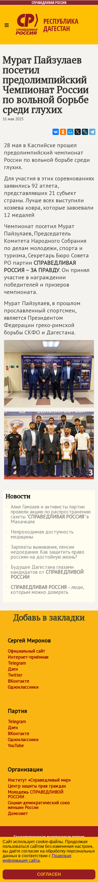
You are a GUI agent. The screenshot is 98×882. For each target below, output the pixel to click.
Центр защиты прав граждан (37, 786)
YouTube (16, 745)
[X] (77, 132)
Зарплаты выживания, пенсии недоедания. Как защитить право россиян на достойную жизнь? (44, 552)
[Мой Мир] (70, 132)
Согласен (49, 874)
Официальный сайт (26, 651)
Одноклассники (23, 687)
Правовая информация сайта (37, 858)
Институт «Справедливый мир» (39, 780)
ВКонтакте (18, 681)
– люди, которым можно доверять (44, 590)
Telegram (17, 663)
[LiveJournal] (85, 132)
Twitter (15, 675)
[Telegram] (92, 132)
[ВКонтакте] (56, 132)
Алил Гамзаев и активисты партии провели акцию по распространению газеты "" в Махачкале (48, 514)
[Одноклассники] (63, 132)
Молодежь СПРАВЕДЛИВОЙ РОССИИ (36, 794)
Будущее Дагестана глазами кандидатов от (44, 572)
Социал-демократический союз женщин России (39, 805)
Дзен (13, 669)
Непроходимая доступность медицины (39, 534)
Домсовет (18, 813)
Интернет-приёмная (28, 657)
